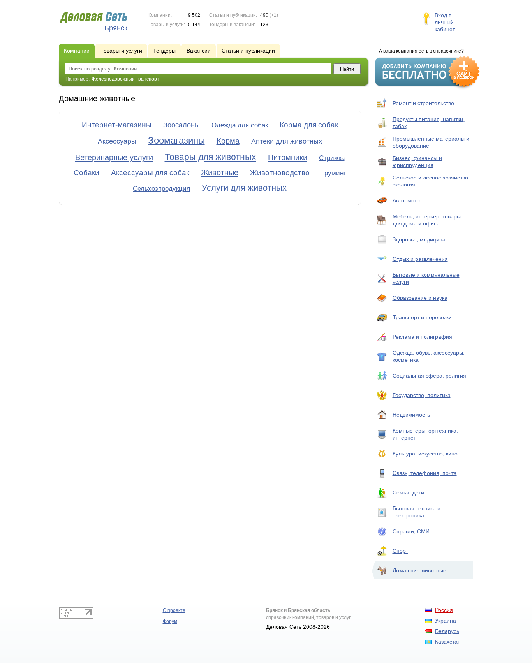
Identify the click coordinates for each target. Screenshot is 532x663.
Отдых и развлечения (420, 259)
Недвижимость (411, 415)
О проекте (174, 610)
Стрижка (332, 158)
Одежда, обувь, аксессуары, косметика (429, 356)
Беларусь (447, 631)
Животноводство (280, 173)
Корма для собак (309, 125)
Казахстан (448, 641)
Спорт (400, 551)
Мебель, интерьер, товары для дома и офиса (427, 220)
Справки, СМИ (411, 531)
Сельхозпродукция (161, 188)
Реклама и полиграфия (422, 337)
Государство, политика (422, 395)
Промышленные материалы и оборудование (431, 142)
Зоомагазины (176, 140)
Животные (219, 172)
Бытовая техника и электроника (416, 512)
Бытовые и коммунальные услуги (426, 278)
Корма (228, 141)
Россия (444, 610)
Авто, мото (406, 200)
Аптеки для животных (286, 141)
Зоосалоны (181, 125)
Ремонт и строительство (423, 103)
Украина (445, 620)
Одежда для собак (239, 125)
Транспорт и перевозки (422, 317)
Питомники (287, 157)
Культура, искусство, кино (425, 453)
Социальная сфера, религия (429, 376)
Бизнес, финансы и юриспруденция (417, 161)
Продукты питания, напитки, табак (429, 122)
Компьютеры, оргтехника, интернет (425, 434)
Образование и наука (420, 298)
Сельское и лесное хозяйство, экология (431, 181)
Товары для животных (210, 157)
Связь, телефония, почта (425, 473)
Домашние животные (419, 570)
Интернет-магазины (116, 125)
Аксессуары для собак (150, 173)
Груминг (333, 173)
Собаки (86, 173)
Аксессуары (117, 141)
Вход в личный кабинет (445, 22)
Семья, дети (408, 492)
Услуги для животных (244, 188)
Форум (170, 621)
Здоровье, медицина (419, 239)
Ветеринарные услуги (114, 157)
